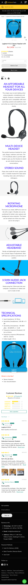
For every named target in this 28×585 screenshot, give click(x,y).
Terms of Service (13, 575)
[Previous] (2, 39)
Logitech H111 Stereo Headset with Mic (15, 16)
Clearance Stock (5, 577)
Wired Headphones (8, 55)
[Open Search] (2, 6)
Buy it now (14, 70)
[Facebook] (2, 564)
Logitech (5, 53)
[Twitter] (7, 564)
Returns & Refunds (19, 573)
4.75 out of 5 (18, 396)
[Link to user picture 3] (20, 472)
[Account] (21, 2)
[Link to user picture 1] (4, 472)
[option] (14, 12)
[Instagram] (5, 564)
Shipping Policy (5, 575)
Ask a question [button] (14, 411)
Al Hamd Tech (13, 579)
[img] (5, 421)
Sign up (6, 515)
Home (2, 16)
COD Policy (9, 570)
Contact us (4, 573)
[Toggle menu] (2, 2)
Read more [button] (21, 447)
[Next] (26, 39)
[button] (4, 51)
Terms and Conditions (18, 570)
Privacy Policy (11, 573)
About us (3, 570)
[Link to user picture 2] (12, 472)
